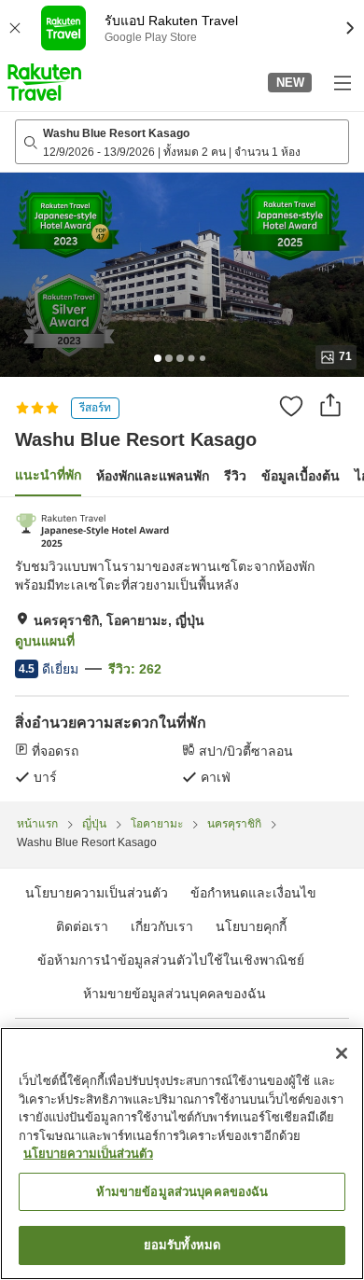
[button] (44, 82)
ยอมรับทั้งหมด (182, 1245)
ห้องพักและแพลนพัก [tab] (152, 475)
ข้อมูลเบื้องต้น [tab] (300, 475)
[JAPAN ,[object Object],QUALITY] (93, 531)
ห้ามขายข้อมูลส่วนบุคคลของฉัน (174, 993)
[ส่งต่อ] (330, 405)
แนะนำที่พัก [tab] (48, 474)
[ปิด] (341, 1053)
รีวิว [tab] (235, 475)
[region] (182, 1153)
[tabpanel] (182, 649)
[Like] (291, 406)
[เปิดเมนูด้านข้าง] (342, 82)
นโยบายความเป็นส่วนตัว (88, 1154)
